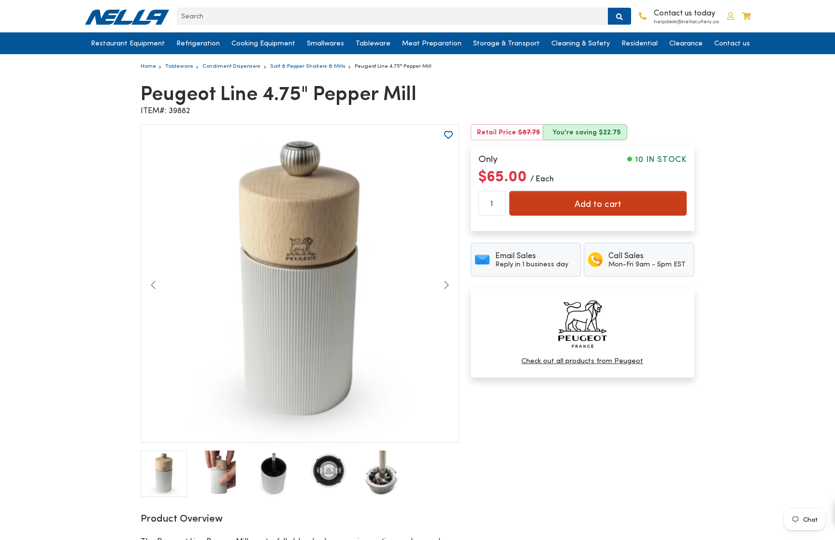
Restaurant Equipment (128, 43)
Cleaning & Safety (580, 43)
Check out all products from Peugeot (582, 361)
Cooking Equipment (263, 43)
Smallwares (325, 43)
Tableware (373, 43)
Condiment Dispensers (231, 66)
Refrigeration (198, 43)
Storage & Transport (506, 43)
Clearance (686, 43)
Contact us (732, 43)
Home (148, 66)
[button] (730, 16)
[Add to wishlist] (448, 135)
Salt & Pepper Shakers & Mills (308, 66)
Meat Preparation (431, 43)
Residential (639, 43)
